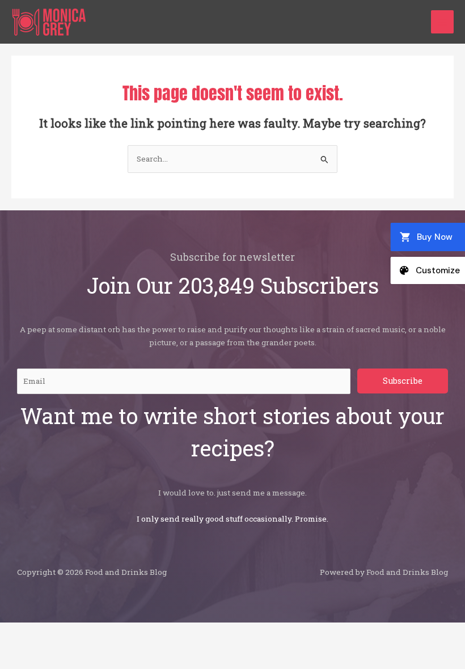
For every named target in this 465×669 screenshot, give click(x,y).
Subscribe (402, 380)
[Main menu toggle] (442, 21)
